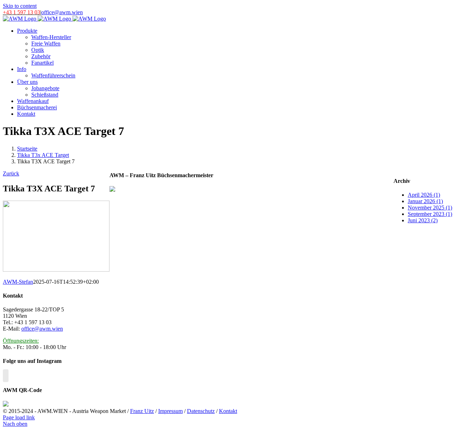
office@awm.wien (62, 12)
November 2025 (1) (430, 208)
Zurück (11, 173)
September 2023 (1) (430, 214)
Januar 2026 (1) (425, 201)
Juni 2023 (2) (423, 220)
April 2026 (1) (424, 195)
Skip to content (20, 6)
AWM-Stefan (18, 282)
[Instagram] (6, 375)
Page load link (19, 417)
